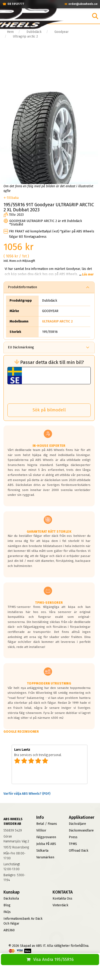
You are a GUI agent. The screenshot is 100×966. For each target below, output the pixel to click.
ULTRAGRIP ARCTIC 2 (57, 321)
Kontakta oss (62, 898)
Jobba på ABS (46, 844)
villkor (41, 830)
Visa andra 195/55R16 (53, 959)
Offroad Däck (78, 851)
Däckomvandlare (81, 830)
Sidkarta (42, 851)
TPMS (73, 844)
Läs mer (87, 274)
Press (73, 837)
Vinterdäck (60, 905)
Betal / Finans (46, 824)
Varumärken (45, 857)
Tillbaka (13, 198)
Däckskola (11, 898)
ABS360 (9, 930)
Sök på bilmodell (49, 410)
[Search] (95, 16)
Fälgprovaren (46, 837)
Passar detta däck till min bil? (52, 362)
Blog (6, 905)
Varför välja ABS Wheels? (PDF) (26, 794)
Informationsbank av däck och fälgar (23, 921)
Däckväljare (77, 824)
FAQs (7, 912)
